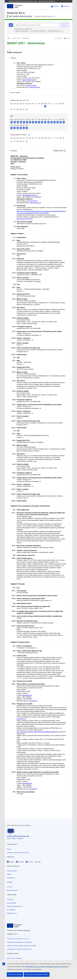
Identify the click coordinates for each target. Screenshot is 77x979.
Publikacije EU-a (12, 913)
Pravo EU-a (10, 899)
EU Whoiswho (11, 910)
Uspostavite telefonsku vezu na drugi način (19, 942)
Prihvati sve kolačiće (15, 974)
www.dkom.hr (33, 701)
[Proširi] (9, 51)
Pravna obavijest (12, 871)
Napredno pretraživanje (21, 31)
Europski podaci (11, 903)
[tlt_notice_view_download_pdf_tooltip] (12, 122)
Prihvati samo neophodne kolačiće (36, 974)
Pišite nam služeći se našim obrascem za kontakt (21, 945)
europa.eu (27, 930)
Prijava (56, 6)
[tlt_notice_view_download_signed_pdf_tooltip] (45, 106)
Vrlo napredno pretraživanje (38, 31)
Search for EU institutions (14, 958)
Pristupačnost (11, 878)
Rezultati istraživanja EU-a (15, 906)
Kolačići (9, 874)
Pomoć (9, 849)
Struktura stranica (12, 890)
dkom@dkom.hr (27, 695)
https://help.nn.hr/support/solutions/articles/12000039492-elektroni (37, 732)
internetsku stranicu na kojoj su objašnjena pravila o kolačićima (46, 966)
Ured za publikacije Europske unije (18, 836)
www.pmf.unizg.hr (31, 85)
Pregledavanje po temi (54, 31)
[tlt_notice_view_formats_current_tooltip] (65, 151)
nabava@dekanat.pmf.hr (29, 80)
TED (8, 38)
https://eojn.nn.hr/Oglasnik (25, 218)
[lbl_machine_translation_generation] (29, 135)
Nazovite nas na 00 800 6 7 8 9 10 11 (18, 939)
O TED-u (9, 887)
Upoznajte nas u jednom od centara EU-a (19, 949)
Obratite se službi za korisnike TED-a (18, 852)
